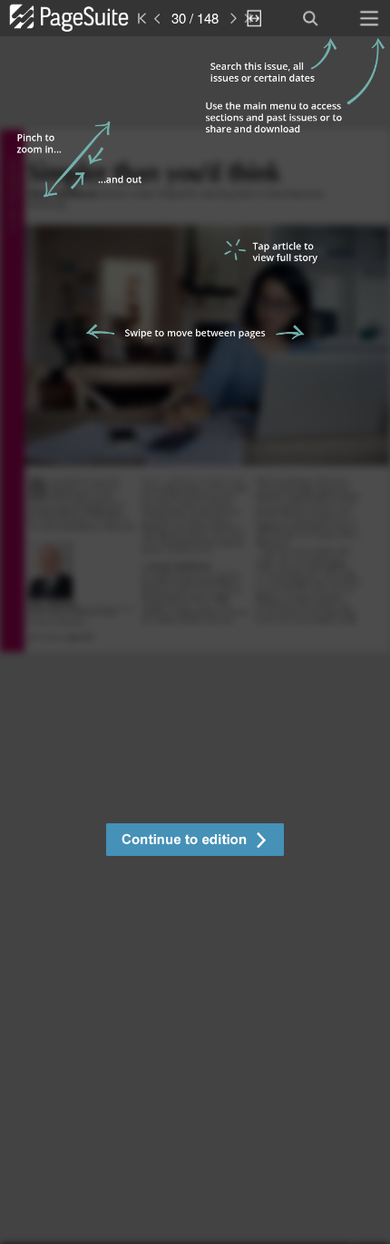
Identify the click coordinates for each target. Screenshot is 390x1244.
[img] (195, 640)
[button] (195, 841)
